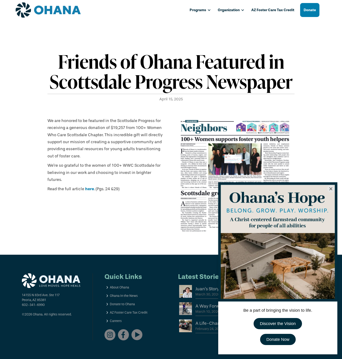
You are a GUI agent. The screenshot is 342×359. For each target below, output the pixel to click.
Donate (310, 10)
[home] (48, 10)
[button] (200, 10)
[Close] (331, 189)
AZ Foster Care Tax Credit (272, 10)
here (89, 188)
